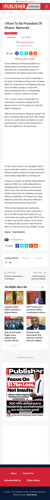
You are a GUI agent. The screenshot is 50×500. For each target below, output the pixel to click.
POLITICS (13, 33)
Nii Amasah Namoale (17, 239)
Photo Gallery (33, 480)
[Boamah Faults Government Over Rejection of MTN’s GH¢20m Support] (36, 323)
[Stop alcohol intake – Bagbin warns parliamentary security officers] (13, 323)
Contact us (28, 473)
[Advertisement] (25, 146)
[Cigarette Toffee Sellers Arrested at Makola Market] (13, 297)
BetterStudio (32, 495)
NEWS (7, 33)
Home (14, 473)
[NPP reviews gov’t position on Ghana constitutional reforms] (36, 297)
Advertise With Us (12, 480)
